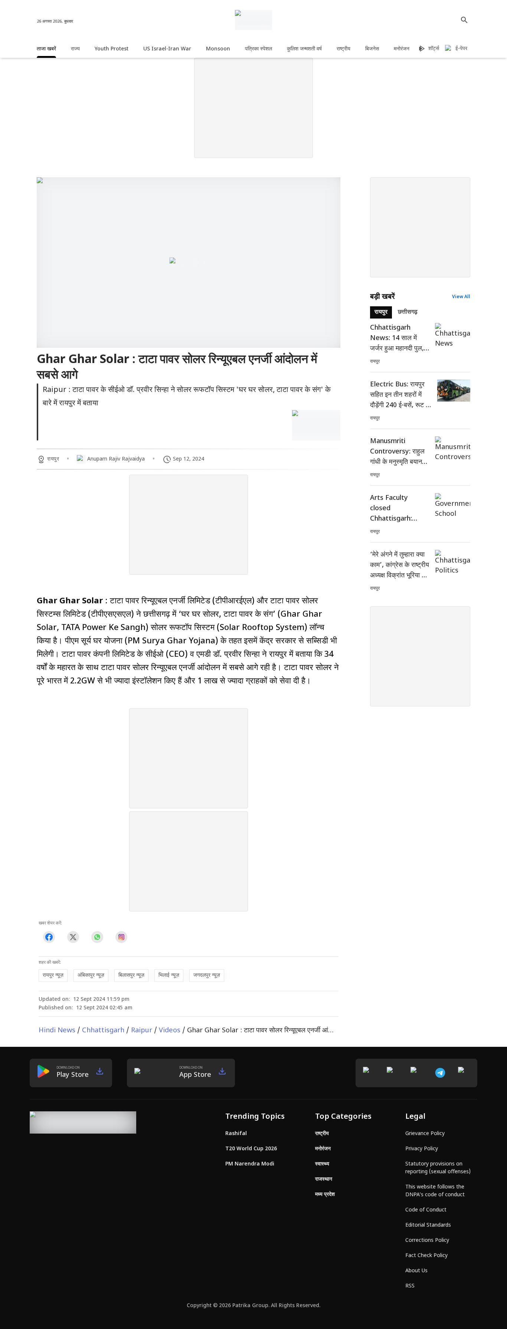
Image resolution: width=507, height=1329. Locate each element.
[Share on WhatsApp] (97, 937)
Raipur (141, 1030)
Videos (169, 1030)
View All (461, 297)
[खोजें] (464, 20)
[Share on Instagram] (121, 937)
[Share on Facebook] (49, 937)
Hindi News (57, 1030)
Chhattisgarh (103, 1030)
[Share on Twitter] (73, 937)
